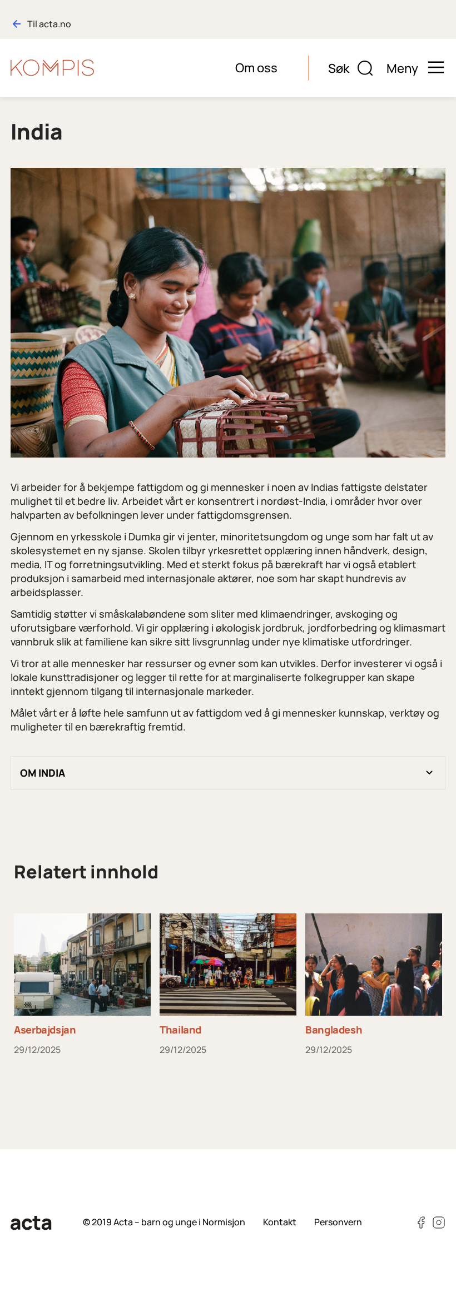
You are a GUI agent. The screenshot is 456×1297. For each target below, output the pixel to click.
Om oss (256, 67)
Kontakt (279, 1222)
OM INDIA (42, 772)
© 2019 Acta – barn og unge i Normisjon (164, 1222)
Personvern (338, 1222)
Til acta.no (49, 24)
